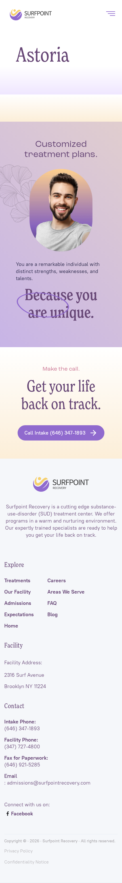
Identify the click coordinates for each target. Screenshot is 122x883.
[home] (29, 14)
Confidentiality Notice (26, 862)
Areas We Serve (66, 592)
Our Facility (17, 592)
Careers (56, 580)
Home (11, 626)
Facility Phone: (22, 743)
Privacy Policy (18, 851)
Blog (52, 614)
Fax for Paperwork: (26, 761)
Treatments (17, 580)
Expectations (19, 614)
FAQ (52, 603)
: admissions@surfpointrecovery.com (47, 779)
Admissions (17, 603)
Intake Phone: (22, 725)
